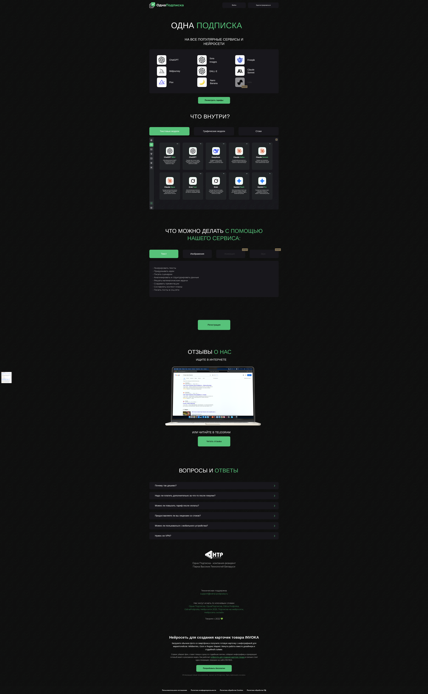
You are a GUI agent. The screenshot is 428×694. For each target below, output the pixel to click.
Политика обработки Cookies (231, 690)
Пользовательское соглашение (174, 690)
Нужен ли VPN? (163, 535)
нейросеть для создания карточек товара (228, 657)
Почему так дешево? (166, 485)
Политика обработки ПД (256, 690)
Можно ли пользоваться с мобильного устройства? (181, 525)
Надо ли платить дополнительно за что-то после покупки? (185, 495)
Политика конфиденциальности (203, 690)
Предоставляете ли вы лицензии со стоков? (178, 515)
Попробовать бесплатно (214, 668)
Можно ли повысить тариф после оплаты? (177, 505)
